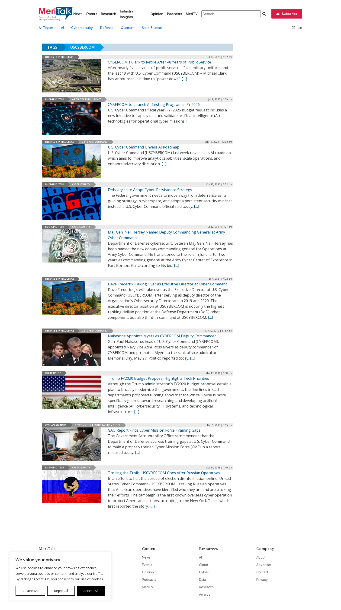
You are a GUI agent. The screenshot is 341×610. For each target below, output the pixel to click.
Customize (31, 590)
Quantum (127, 28)
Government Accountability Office (97, 425)
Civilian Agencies (56, 425)
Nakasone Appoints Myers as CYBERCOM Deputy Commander (162, 335)
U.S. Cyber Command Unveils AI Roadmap (143, 147)
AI (62, 28)
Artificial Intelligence (86, 99)
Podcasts (174, 14)
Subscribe (290, 14)
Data (202, 580)
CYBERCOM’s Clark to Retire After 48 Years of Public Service (159, 62)
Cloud (203, 565)
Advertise (263, 565)
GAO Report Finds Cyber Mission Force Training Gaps (154, 430)
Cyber (204, 572)
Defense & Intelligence (59, 57)
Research (108, 14)
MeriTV (192, 14)
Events (91, 14)
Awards (204, 594)
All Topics (46, 28)
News (78, 14)
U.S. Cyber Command (95, 141)
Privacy (262, 580)
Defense (106, 28)
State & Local (152, 28)
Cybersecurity (82, 28)
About (260, 557)
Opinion (157, 14)
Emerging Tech (54, 99)
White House (53, 373)
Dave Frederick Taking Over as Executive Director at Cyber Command (168, 284)
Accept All (91, 590)
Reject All (61, 590)
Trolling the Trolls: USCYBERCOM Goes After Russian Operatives (164, 472)
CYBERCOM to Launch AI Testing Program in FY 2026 (154, 104)
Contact (262, 572)
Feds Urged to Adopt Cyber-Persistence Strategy (150, 189)
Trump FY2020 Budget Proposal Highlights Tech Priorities (158, 378)
